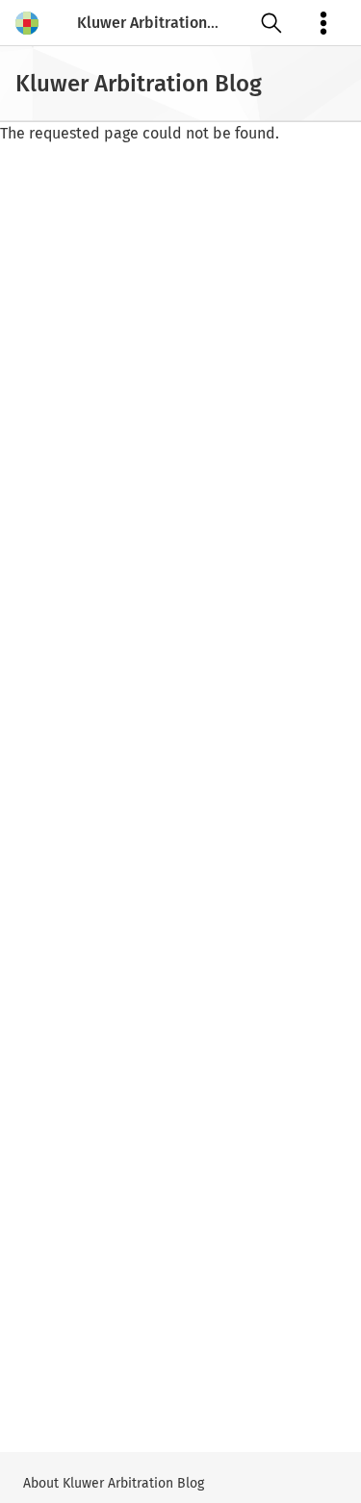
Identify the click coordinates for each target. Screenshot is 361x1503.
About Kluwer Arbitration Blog (113, 1483)
